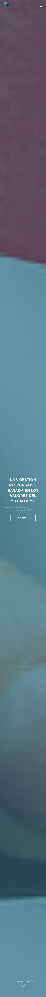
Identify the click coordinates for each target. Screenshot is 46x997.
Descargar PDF (23, 518)
